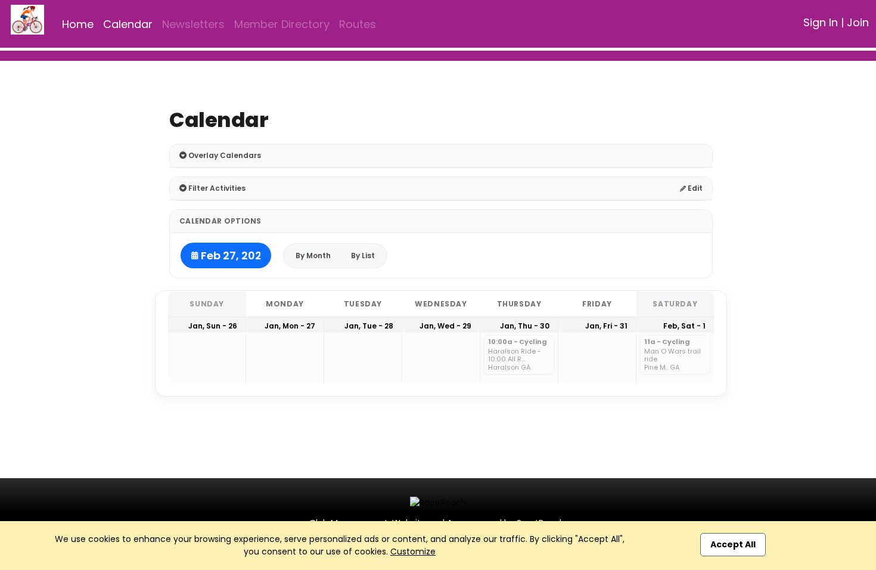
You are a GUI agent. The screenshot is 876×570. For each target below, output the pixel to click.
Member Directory (282, 24)
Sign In (820, 22)
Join (858, 22)
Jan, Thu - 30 (524, 326)
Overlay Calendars (224, 155)
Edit (694, 188)
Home (78, 24)
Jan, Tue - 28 (368, 326)
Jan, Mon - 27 (290, 326)
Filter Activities (216, 188)
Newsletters (193, 24)
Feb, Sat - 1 (684, 326)
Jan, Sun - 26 (212, 326)
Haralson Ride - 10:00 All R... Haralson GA (514, 359)
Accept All (733, 544)
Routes (357, 24)
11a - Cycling (667, 342)
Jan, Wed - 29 (445, 326)
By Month (313, 255)
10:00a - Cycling (517, 342)
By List (363, 255)
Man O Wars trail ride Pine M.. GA (672, 359)
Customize (413, 551)
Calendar (128, 24)
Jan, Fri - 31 (606, 326)
